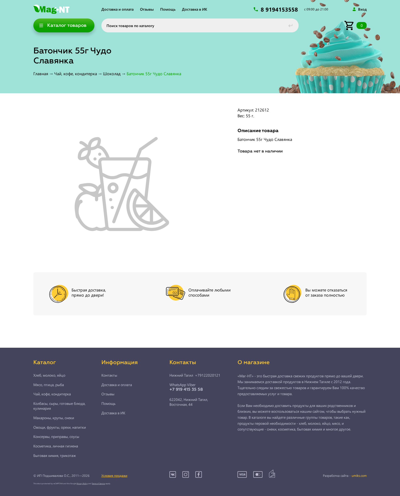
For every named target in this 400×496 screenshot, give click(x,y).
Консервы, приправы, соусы (56, 436)
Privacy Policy (82, 483)
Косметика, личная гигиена (55, 446)
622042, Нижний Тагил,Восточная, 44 (188, 402)
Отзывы (147, 9)
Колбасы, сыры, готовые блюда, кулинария (59, 406)
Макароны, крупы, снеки (53, 417)
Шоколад (112, 73)
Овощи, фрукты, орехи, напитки (59, 427)
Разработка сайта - (345, 476)
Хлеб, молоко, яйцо (49, 375)
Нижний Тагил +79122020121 (194, 375)
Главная (40, 73)
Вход (362, 9)
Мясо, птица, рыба (48, 384)
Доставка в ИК (194, 9)
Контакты (109, 375)
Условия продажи (114, 475)
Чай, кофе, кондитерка (75, 73)
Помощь (167, 9)
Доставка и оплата (117, 9)
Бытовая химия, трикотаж (54, 455)
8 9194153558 (280, 9)
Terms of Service (98, 483)
